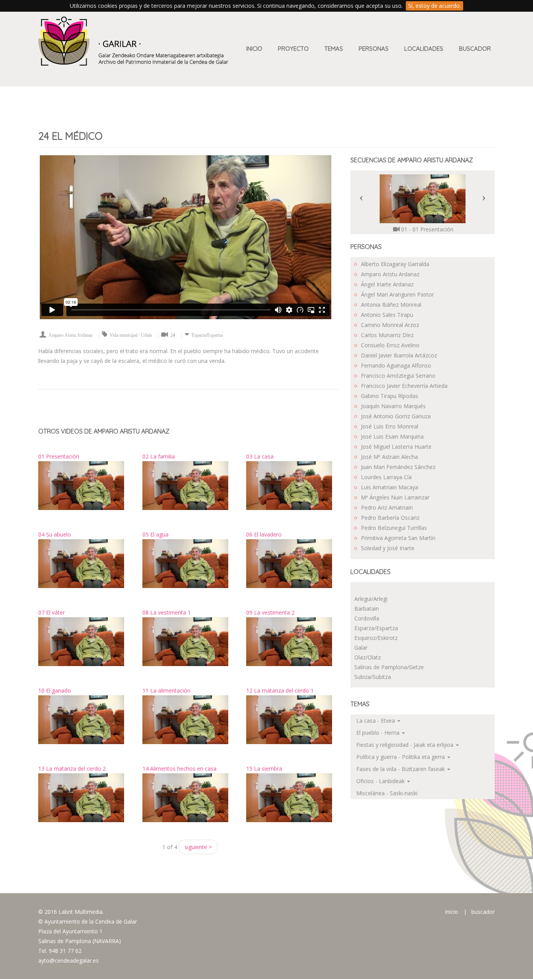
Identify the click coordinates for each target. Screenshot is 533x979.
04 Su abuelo (54, 534)
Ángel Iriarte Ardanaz (387, 284)
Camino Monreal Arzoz (390, 325)
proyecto (293, 48)
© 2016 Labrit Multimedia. (71, 911)
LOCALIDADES (423, 48)
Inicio (254, 48)
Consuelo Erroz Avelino (390, 345)
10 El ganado (54, 690)
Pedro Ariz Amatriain (387, 507)
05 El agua (155, 534)
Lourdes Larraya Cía (386, 477)
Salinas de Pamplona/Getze (389, 667)
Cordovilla (366, 618)
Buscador (475, 48)
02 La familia (158, 456)
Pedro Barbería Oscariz (390, 517)
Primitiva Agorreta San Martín (398, 538)
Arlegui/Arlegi (370, 598)
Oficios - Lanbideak (381, 781)
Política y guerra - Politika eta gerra (401, 756)
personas (374, 48)
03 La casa (260, 456)
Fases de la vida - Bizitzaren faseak (401, 769)
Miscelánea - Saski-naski (387, 793)
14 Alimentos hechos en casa (179, 768)
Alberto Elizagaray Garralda (395, 264)
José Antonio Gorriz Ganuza (396, 416)
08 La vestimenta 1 (166, 612)
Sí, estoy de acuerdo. (434, 5)
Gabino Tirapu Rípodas (389, 396)
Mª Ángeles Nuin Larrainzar (395, 497)
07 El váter (51, 612)
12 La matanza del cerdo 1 (280, 690)
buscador (483, 911)
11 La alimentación (166, 690)
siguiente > (198, 847)
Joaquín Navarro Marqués (393, 406)
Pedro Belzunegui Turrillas (394, 527)
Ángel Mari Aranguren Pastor (397, 294)
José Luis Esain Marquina (392, 436)
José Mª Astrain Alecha (389, 456)
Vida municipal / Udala (131, 335)
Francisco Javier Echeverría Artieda (404, 385)
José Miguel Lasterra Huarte (396, 446)
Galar (361, 647)
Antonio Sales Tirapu (387, 314)
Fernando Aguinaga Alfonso (396, 365)
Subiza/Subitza (372, 677)
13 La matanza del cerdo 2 (72, 768)
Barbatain (366, 608)
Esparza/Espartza (207, 335)
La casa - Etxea (376, 720)
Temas (333, 48)
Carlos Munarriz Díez (387, 335)
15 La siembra (264, 768)
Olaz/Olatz (367, 657)
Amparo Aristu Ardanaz (70, 335)
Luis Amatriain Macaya (389, 487)
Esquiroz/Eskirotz (376, 637)
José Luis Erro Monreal (389, 426)
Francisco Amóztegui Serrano (398, 375)
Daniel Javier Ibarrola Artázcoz (399, 355)
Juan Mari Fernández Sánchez (398, 467)
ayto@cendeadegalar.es (68, 960)
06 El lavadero (264, 534)
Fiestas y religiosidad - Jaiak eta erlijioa (405, 744)
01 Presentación (58, 456)
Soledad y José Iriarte (387, 548)
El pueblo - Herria (378, 732)
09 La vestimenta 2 (270, 612)
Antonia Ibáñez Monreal (391, 304)
